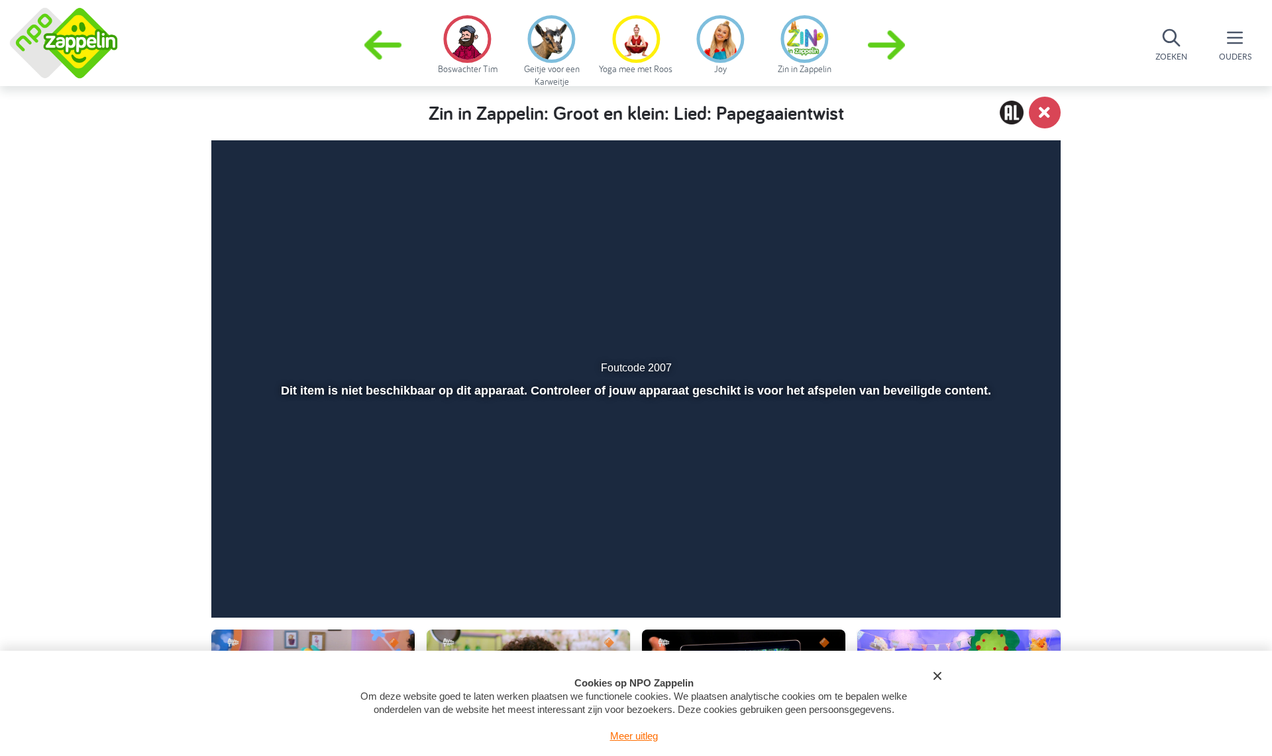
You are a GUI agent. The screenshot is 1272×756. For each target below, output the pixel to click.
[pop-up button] (975, 572)
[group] (467, 42)
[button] (888, 45)
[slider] (634, 544)
